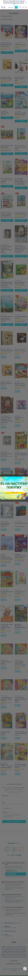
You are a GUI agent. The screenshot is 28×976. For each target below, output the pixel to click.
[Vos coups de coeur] (23, 7)
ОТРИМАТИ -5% (14, 492)
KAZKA (5, 7)
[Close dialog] (27, 478)
